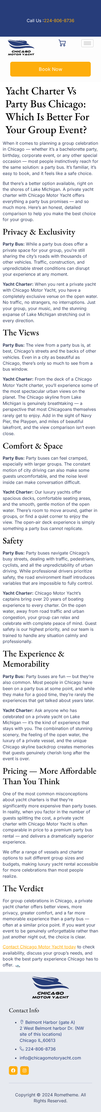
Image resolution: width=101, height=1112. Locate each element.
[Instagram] (24, 1070)
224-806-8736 (59, 20)
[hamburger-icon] (87, 43)
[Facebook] (13, 1070)
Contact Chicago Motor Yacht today (39, 946)
